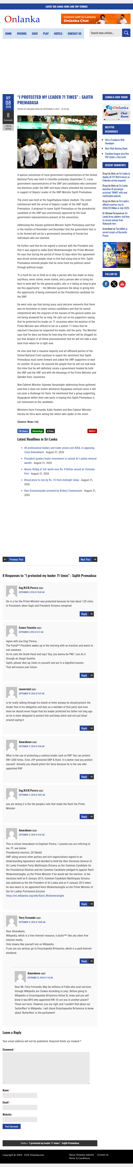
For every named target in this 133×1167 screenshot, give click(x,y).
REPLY (92, 431)
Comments (8, 120)
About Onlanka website (81, 1154)
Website (7, 1114)
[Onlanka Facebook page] (106, 282)
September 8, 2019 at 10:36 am (32, 592)
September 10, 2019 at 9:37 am (31, 693)
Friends (21, 33)
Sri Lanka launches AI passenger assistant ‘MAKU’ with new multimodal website (115, 191)
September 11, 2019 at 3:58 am (31, 746)
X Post (50, 431)
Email (6, 1102)
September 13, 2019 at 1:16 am (40, 977)
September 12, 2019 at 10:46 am (32, 921)
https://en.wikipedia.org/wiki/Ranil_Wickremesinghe (35, 895)
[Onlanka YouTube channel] (122, 282)
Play (46, 33)
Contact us (74, 33)
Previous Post (16, 559)
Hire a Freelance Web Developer (115, 141)
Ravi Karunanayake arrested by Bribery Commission (53, 490)
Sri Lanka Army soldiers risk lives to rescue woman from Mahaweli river (116, 218)
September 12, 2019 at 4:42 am (32, 834)
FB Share (23, 431)
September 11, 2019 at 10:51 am (32, 794)
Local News (8, 127)
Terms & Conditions (79, 1158)
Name (6, 1090)
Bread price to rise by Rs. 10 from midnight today (51, 480)
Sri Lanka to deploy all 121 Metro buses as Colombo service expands (116, 176)
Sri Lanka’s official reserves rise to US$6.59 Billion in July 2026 (116, 204)
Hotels (58, 33)
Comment (9, 1049)
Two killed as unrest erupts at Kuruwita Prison (115, 232)
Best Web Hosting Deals (116, 148)
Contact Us (103, 1154)
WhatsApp (37, 431)
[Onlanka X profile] (114, 282)
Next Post (85, 559)
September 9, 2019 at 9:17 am (31, 631)
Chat (35, 33)
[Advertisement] (66, 66)
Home (8, 33)
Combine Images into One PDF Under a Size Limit (117, 155)
